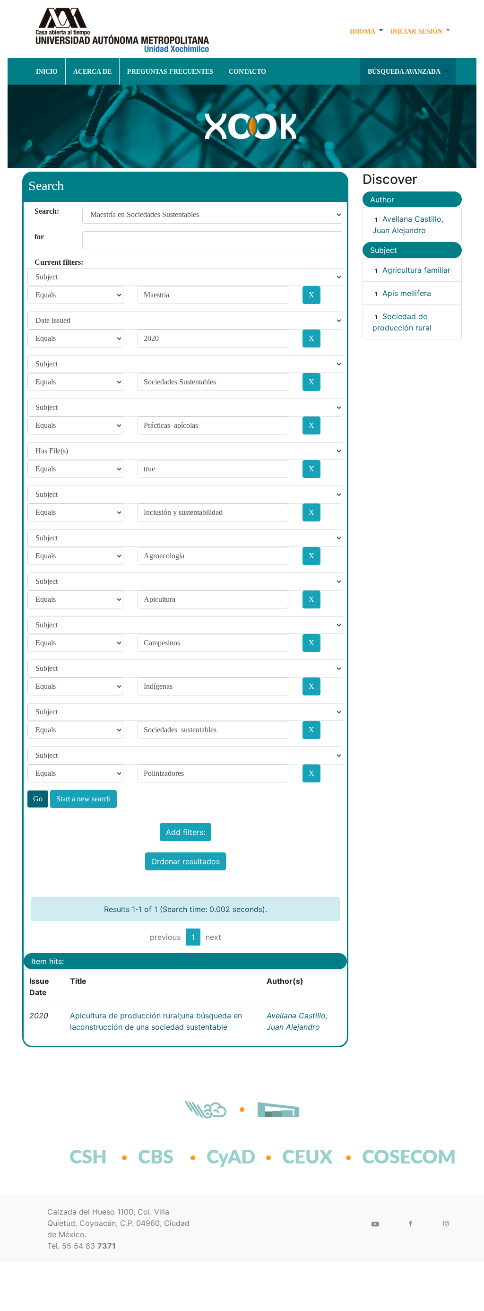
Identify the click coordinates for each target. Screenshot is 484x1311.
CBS (155, 1157)
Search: (38, 211)
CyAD (231, 1157)
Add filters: (185, 832)
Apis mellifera (406, 293)
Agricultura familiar (416, 270)
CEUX (307, 1157)
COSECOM (388, 1157)
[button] (366, 31)
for (38, 237)
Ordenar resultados (185, 861)
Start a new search (83, 799)
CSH (88, 1157)
